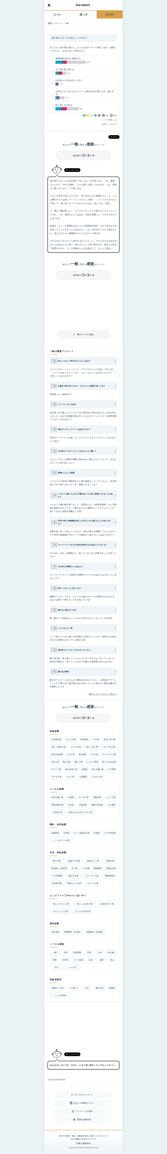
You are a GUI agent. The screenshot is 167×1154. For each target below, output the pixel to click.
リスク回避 (78, 960)
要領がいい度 (93, 861)
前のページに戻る (83, 334)
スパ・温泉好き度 (81, 833)
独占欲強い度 (71, 769)
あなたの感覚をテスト (81, 1103)
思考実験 (77, 952)
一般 (66, 23)
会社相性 (55, 932)
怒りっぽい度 (92, 747)
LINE (100, 952)
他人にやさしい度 (61, 904)
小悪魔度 (83, 777)
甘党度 (97, 833)
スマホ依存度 (110, 833)
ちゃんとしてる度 (60, 911)
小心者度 (111, 805)
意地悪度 (84, 739)
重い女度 (67, 762)
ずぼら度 (55, 762)
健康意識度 (110, 876)
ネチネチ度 (56, 777)
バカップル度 (92, 883)
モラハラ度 (56, 769)
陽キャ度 (78, 762)
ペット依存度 (60, 995)
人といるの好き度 (83, 911)
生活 (91, 960)
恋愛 (101, 960)
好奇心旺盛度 (57, 754)
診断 (83, 14)
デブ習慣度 (57, 876)
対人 (57, 967)
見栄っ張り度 (109, 739)
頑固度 (84, 769)
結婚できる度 (74, 861)
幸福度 (71, 797)
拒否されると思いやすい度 (80, 812)
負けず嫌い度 (98, 769)
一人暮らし (74, 988)
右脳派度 (55, 833)
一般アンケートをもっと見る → (102, 694)
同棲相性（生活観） (73, 932)
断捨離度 (98, 868)
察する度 (57, 861)
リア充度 (86, 868)
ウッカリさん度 (109, 754)
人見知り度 (57, 812)
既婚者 (112, 988)
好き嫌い (111, 952)
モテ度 (74, 868)
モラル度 (94, 754)
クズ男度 (112, 769)
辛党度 (66, 833)
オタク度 (71, 754)
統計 (57, 14)
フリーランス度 (92, 876)
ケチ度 (96, 739)
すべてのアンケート (81, 1095)
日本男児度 (57, 883)
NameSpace (80, 1148)
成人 (87, 988)
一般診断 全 (83, 155)
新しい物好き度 (59, 747)
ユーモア (73, 967)
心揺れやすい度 (107, 904)
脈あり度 (99, 988)
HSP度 (71, 805)
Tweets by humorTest (56, 1079)
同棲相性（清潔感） (95, 932)
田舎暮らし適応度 (59, 868)
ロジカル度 (76, 747)
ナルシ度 (70, 777)
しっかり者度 (92, 762)
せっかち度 (71, 739)
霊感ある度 (111, 868)
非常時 (65, 960)
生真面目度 (56, 739)
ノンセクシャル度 (62, 840)
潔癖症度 (97, 797)
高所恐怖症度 (57, 805)
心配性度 (83, 805)
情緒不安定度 (97, 805)
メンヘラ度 (110, 797)
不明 (89, 952)
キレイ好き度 (109, 747)
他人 (112, 960)
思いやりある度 (109, 762)
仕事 (66, 952)
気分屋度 (82, 754)
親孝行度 (110, 861)
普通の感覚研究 (83, 5)
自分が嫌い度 (57, 797)
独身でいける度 (74, 883)
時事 (55, 960)
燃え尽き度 (73, 876)
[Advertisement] (83, 304)
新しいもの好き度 (84, 904)
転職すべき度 (58, 988)
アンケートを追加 (81, 1111)
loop (91, 115)
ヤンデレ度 (84, 797)
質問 (110, 14)
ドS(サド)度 (97, 777)
